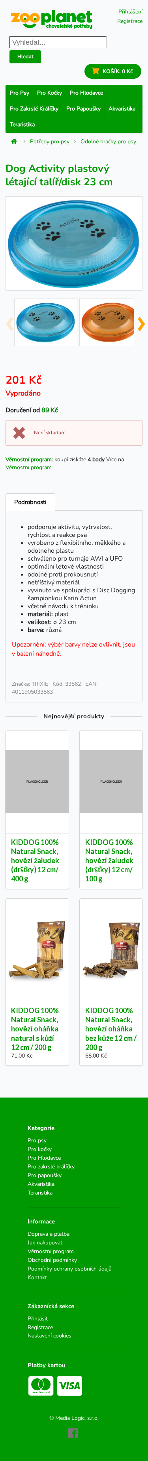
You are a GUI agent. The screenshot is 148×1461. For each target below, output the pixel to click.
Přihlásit (38, 1319)
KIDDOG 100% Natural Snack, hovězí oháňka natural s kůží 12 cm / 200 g (35, 1029)
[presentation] (9, 321)
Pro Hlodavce (86, 93)
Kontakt (37, 1277)
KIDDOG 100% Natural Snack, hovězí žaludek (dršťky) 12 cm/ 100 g (109, 860)
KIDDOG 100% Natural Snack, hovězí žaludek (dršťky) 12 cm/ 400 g (35, 860)
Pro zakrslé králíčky (34, 108)
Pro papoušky (83, 108)
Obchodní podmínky (52, 1260)
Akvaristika (122, 108)
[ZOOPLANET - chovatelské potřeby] (51, 19)
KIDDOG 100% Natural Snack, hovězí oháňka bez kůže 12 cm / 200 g (111, 1029)
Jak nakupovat (45, 1242)
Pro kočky (49, 93)
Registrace (129, 21)
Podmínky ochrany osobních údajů (70, 1269)
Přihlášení (130, 11)
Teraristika (22, 124)
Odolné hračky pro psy (108, 142)
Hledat (25, 56)
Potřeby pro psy (49, 142)
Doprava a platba (48, 1234)
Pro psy (19, 93)
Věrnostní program (29, 467)
